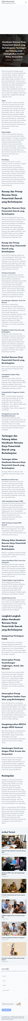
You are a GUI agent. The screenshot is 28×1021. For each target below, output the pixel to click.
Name (4, 976)
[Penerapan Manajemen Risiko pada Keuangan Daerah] (14, 949)
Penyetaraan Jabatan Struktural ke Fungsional (13, 937)
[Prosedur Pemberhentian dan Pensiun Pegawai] (14, 886)
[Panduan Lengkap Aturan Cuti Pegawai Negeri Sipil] (14, 906)
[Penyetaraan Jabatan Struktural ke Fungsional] (14, 929)
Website (4, 985)
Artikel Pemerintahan (17, 60)
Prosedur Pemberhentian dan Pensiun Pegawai (13, 895)
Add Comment (6, 990)
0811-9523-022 (18, 1018)
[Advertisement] (14, 19)
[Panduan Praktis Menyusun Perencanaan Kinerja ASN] (14, 842)
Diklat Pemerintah (8, 1)
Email (4, 981)
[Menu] (25, 2)
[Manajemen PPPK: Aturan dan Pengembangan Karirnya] (14, 864)
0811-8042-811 (10, 1019)
